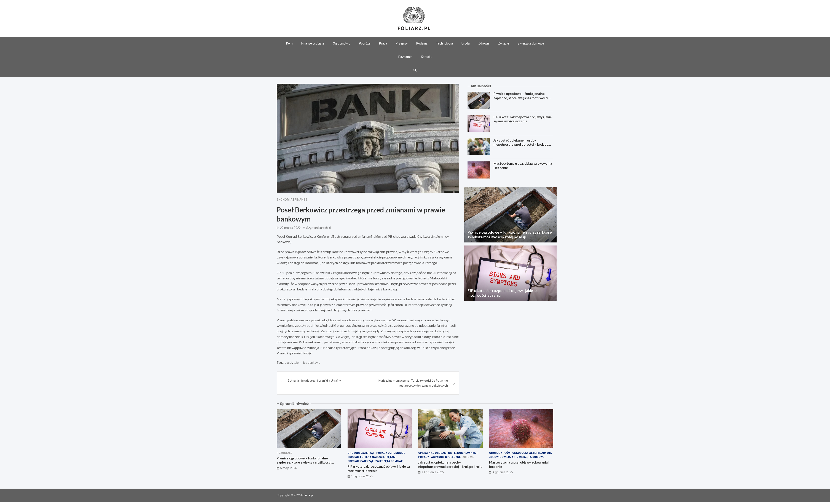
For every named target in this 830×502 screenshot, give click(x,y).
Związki (503, 43)
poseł (288, 362)
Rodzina (422, 43)
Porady (423, 457)
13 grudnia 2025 (362, 476)
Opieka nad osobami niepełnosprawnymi (447, 452)
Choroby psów (500, 452)
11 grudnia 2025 (433, 472)
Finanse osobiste (312, 43)
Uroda (465, 43)
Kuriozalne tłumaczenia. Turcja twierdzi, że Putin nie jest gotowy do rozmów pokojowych (413, 383)
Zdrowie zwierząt (361, 461)
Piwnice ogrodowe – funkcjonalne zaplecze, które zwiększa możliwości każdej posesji (520, 98)
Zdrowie (484, 43)
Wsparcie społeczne (446, 457)
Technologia (444, 43)
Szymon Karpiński (318, 227)
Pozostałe (405, 57)
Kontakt (426, 57)
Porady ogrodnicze (390, 452)
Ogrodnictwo (341, 43)
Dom (289, 43)
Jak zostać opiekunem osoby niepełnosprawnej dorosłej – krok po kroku (520, 144)
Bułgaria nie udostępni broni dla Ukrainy (314, 380)
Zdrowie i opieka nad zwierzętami (372, 457)
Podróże (364, 43)
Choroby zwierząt (361, 452)
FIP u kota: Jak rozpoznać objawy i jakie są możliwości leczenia (522, 119)
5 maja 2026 (288, 468)
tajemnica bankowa (307, 362)
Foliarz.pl (307, 495)
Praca (383, 43)
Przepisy (402, 43)
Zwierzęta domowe (530, 43)
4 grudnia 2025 (503, 472)
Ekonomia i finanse (292, 199)
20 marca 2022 (290, 227)
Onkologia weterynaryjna (532, 452)
